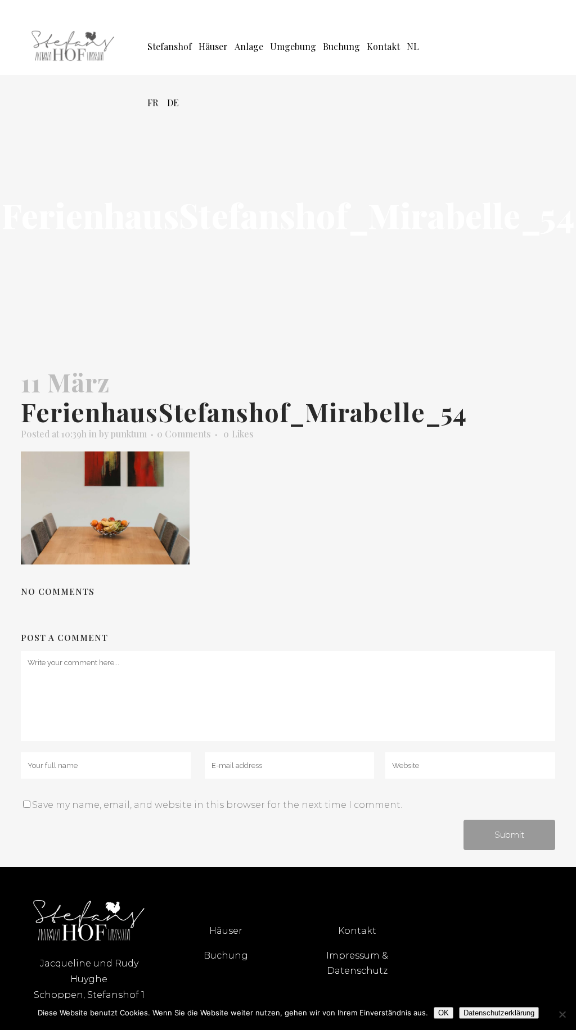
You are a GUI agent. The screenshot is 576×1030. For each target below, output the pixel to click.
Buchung (226, 955)
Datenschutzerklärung (499, 1013)
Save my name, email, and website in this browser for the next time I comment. (217, 804)
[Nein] (562, 1014)
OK (443, 1013)
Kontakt (357, 930)
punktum (129, 434)
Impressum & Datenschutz (357, 963)
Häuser (225, 930)
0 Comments (184, 434)
